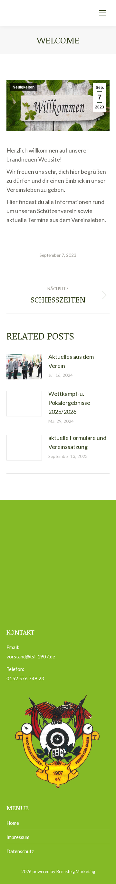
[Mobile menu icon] (102, 13)
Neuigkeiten (23, 87)
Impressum (17, 837)
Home (12, 823)
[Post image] (24, 366)
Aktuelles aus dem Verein (71, 361)
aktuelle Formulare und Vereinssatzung (77, 442)
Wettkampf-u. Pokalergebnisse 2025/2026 (69, 402)
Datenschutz (20, 851)
